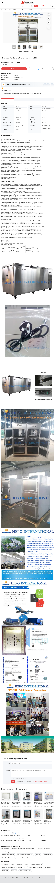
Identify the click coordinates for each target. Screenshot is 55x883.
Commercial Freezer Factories (8, 867)
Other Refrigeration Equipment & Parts (25, 854)
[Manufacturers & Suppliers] (27, 2)
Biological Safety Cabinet (6, 840)
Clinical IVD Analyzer (5, 838)
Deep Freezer (17, 835)
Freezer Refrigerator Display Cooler (35, 867)
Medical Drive (14, 870)
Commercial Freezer (47, 854)
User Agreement (35, 877)
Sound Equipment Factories (8, 864)
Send (13, 781)
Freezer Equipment (21, 867)
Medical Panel (48, 867)
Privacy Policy (47, 877)
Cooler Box (43, 835)
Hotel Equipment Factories (36, 864)
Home (2, 9)
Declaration (41, 877)
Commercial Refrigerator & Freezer (32, 9)
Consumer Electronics (9, 9)
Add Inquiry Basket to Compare (27, 51)
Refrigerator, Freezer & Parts (19, 9)
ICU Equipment (31, 838)
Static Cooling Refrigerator (7, 857)
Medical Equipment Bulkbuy (25, 870)
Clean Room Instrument (19, 840)
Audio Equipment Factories (22, 864)
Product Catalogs (20, 833)
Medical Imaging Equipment (20, 838)
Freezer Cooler (5, 870)
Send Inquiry (14, 68)
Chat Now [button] (41, 69)
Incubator (30, 840)
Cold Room (38, 854)
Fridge (29, 835)
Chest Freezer (42, 9)
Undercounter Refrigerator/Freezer (23, 857)
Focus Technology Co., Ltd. (19, 877)
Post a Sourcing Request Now (40, 781)
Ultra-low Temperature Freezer (7, 835)
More (2, 873)
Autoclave (43, 840)
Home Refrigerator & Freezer (8, 854)
